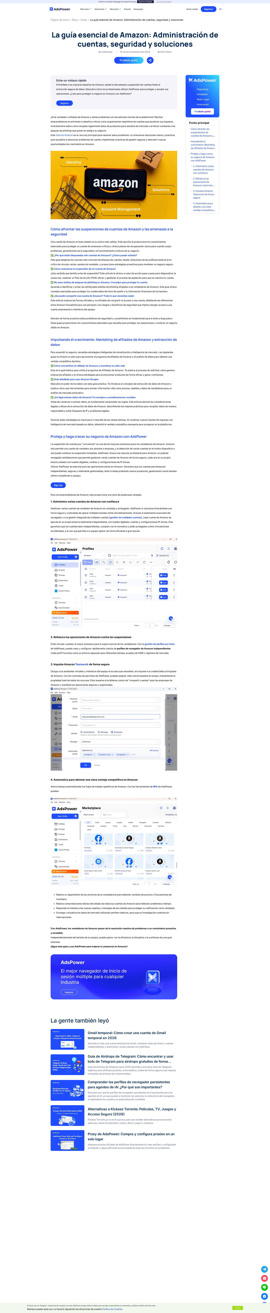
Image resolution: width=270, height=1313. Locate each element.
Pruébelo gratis (129, 60)
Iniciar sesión (192, 9)
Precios (127, 5)
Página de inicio (60, 19)
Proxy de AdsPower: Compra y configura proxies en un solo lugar (84, 1131)
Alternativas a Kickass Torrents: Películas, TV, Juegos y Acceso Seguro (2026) (91, 1106)
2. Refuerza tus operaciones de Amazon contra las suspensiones (202, 182)
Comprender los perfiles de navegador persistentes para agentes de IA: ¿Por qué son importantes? (102, 1081)
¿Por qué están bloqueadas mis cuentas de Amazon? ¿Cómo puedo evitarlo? (95, 255)
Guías (83, 19)
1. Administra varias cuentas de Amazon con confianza (203, 169)
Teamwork (81, 664)
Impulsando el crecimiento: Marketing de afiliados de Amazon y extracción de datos (203, 145)
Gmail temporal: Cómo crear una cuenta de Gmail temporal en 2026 (86, 1030)
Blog (74, 19)
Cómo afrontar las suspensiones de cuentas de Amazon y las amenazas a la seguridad (202, 132)
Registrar (208, 9)
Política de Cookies (112, 1309)
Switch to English (145, 2)
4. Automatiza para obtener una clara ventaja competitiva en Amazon (203, 207)
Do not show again (164, 2)
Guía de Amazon (64, 135)
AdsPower (138, 436)
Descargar (138, 5)
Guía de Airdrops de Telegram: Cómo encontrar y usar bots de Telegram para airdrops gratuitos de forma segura (109, 1055)
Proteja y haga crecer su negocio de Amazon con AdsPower (202, 157)
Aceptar (238, 1308)
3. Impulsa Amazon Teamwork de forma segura (203, 194)
